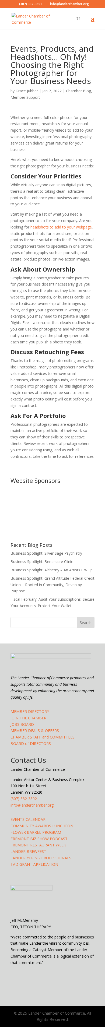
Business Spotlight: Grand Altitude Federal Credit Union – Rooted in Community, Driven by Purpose (52, 585)
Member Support (25, 97)
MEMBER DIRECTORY (29, 711)
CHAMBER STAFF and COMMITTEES (42, 737)
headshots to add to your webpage (61, 227)
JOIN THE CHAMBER (28, 717)
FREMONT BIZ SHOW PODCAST (39, 838)
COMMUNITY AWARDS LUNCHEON (41, 825)
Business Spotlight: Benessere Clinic (41, 561)
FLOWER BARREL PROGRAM (35, 832)
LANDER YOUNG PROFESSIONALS (40, 857)
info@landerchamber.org (32, 805)
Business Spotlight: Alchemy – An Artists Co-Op (51, 569)
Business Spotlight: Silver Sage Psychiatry (46, 553)
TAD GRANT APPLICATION (34, 864)
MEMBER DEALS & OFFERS (34, 730)
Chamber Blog (78, 90)
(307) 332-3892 (23, 798)
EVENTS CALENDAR (28, 819)
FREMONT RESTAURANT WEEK (38, 844)
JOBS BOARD (22, 724)
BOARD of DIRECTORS (30, 743)
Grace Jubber (27, 90)
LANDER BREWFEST (28, 851)
